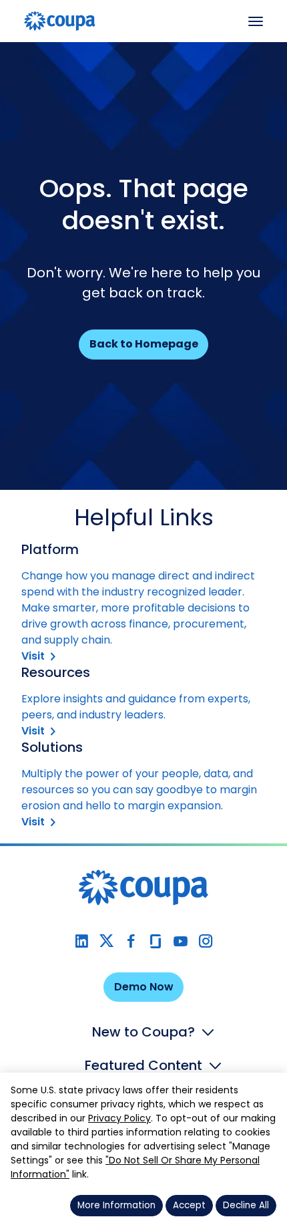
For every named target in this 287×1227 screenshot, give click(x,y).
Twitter (106, 941)
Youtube (181, 941)
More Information (116, 1205)
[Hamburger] (256, 21)
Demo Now (144, 986)
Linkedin (82, 941)
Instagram (205, 941)
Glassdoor (156, 941)
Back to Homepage (143, 344)
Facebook (131, 941)
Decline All (246, 1205)
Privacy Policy (119, 1118)
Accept (189, 1205)
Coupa (20, 50)
